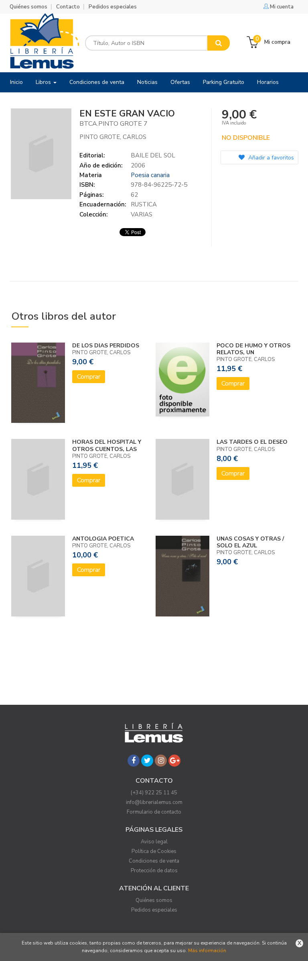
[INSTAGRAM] (161, 761)
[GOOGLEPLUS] (174, 761)
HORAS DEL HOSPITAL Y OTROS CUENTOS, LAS (106, 445)
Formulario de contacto (154, 812)
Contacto (68, 6)
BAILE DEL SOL (153, 155)
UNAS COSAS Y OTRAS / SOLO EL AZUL (250, 542)
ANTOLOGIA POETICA (103, 539)
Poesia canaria (150, 175)
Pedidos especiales (113, 6)
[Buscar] (218, 43)
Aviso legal (154, 841)
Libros (44, 82)
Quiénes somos (28, 6)
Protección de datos (154, 870)
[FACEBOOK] (134, 761)
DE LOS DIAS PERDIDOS (105, 345)
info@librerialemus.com (154, 802)
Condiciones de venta (154, 861)
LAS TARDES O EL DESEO (252, 442)
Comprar (88, 376)
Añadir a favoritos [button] (270, 157)
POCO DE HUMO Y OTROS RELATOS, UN (253, 349)
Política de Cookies (154, 851)
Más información (207, 950)
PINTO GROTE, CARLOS (112, 137)
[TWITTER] (147, 761)
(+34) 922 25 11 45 (154, 792)
